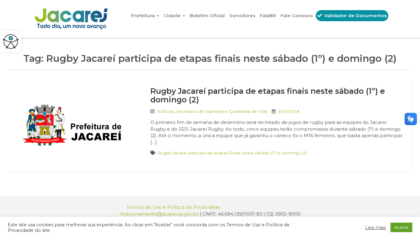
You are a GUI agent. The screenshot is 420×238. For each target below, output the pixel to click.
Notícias (165, 111)
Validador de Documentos (355, 15)
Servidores (242, 15)
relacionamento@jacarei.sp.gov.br (159, 214)
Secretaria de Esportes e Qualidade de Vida (221, 111)
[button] (11, 41)
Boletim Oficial (207, 15)
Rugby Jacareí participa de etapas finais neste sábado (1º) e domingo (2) (267, 95)
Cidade (173, 15)
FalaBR (268, 15)
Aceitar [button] (401, 227)
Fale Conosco (297, 15)
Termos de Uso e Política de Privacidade (173, 207)
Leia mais (375, 227)
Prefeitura (143, 15)
